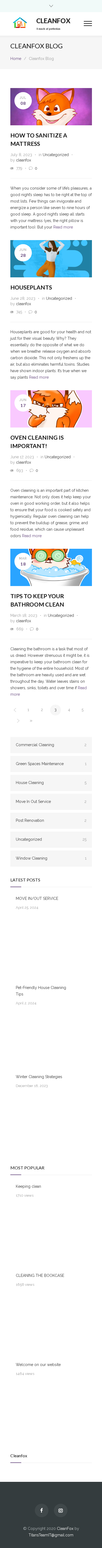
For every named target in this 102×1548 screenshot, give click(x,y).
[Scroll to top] (92, 1538)
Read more (63, 227)
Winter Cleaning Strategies (39, 1077)
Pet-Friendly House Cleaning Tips (41, 990)
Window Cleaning (51, 858)
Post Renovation (51, 820)
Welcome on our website (38, 1364)
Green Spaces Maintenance (51, 764)
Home (15, 58)
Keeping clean (28, 1186)
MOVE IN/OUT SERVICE (37, 898)
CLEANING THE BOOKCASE (40, 1275)
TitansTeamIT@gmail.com (51, 1535)
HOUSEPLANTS (31, 287)
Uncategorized (56, 155)
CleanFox (65, 1528)
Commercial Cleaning (51, 745)
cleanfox (23, 160)
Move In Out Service (51, 801)
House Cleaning (51, 782)
